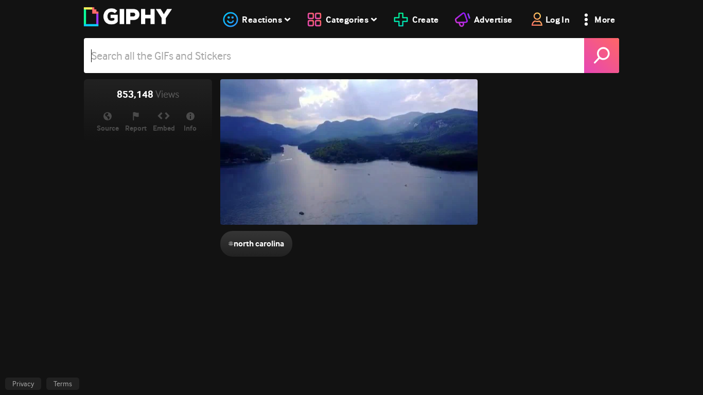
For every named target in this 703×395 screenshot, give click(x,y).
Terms (63, 384)
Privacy (23, 384)
